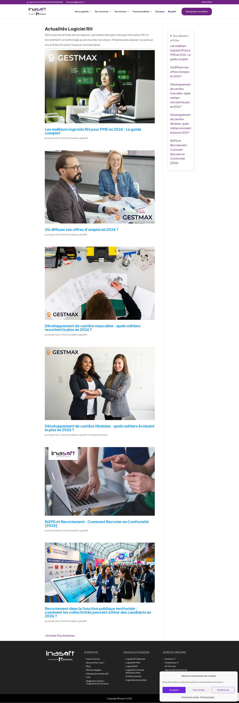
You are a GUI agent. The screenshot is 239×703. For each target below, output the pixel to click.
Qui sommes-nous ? (95, 662)
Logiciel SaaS (132, 666)
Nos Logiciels (82, 11)
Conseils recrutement (98, 435)
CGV (88, 677)
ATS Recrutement (133, 676)
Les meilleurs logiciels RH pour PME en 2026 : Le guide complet (93, 131)
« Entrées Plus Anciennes (60, 635)
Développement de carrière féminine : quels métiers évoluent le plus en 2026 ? (99, 428)
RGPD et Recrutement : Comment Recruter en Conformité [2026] (97, 523)
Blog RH (172, 11)
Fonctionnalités (141, 11)
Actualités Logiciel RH (78, 138)
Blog (88, 666)
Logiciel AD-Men (133, 662)
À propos (160, 11)
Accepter (174, 690)
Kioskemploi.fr (171, 662)
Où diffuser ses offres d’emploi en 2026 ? (82, 229)
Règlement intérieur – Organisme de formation (97, 682)
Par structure (101, 11)
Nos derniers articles (179, 38)
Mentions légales (207, 697)
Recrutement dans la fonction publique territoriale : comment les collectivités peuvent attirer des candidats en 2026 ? (98, 612)
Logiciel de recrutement (136, 680)
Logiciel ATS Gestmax (135, 659)
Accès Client (207, 2)
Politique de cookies (190, 697)
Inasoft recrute (93, 659)
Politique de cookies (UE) (97, 673)
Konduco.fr (170, 659)
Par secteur (121, 11)
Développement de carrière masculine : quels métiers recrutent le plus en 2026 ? (92, 327)
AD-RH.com (170, 666)
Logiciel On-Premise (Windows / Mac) (135, 671)
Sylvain (51, 138)
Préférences (223, 690)
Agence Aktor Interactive (176, 670)
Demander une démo (197, 11)
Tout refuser (199, 690)
